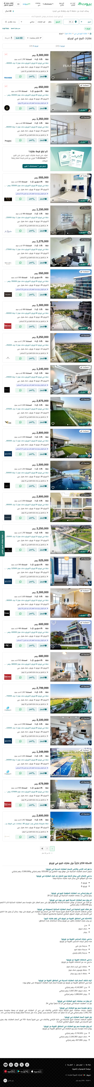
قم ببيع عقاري (61, 4)
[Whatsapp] (20, 76)
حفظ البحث (5, 28)
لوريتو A (62, 46)
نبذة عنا (88, 1064)
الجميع (58, 21)
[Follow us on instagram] (11, 1065)
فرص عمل (79, 1064)
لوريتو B (35, 46)
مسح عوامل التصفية (15, 28)
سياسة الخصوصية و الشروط (81, 1069)
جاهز (49, 21)
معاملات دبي (37, 4)
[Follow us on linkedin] (16, 1065)
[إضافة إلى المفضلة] (53, 78)
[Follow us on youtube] (5, 1065)
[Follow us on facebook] (27, 1065)
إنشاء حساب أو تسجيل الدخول (8, 4)
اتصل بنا (70, 1064)
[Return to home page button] (84, 4)
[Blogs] (26, 4)
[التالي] (41, 848)
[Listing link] (47, 66)
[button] (86, 22)
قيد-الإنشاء (41, 21)
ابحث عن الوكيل (72, 4)
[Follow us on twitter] (22, 1065)
